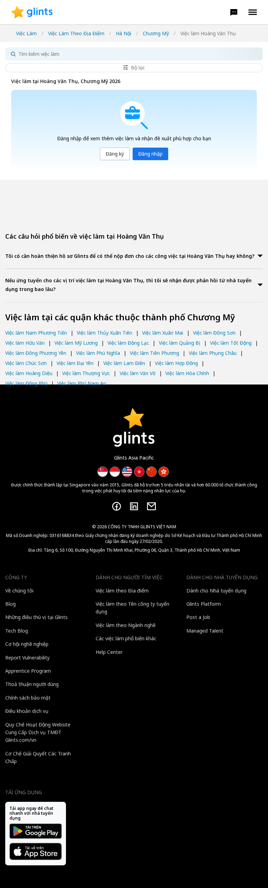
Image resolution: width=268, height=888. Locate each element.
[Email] (151, 506)
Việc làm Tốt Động (231, 342)
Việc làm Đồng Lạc (128, 342)
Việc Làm (26, 33)
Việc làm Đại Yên (75, 363)
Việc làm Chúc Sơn (26, 363)
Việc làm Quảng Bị (179, 342)
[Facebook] (117, 506)
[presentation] (32, 12)
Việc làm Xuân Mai (162, 332)
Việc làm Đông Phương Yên (35, 353)
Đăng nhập (150, 153)
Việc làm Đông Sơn (214, 332)
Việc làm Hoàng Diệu (28, 373)
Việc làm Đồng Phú (26, 383)
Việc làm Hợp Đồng (176, 363)
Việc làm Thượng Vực (86, 373)
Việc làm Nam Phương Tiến (36, 332)
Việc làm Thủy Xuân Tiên (104, 332)
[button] (234, 12)
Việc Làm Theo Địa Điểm (76, 33)
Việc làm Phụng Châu (213, 353)
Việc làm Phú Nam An (81, 383)
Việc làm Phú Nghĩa (98, 353)
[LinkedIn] (134, 506)
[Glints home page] (32, 12)
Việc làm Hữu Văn (25, 342)
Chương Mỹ (156, 33)
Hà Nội (123, 33)
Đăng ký (115, 153)
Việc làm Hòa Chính (187, 373)
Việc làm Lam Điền (124, 363)
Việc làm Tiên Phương (154, 353)
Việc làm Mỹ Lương (76, 342)
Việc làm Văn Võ (138, 373)
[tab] (134, 257)
